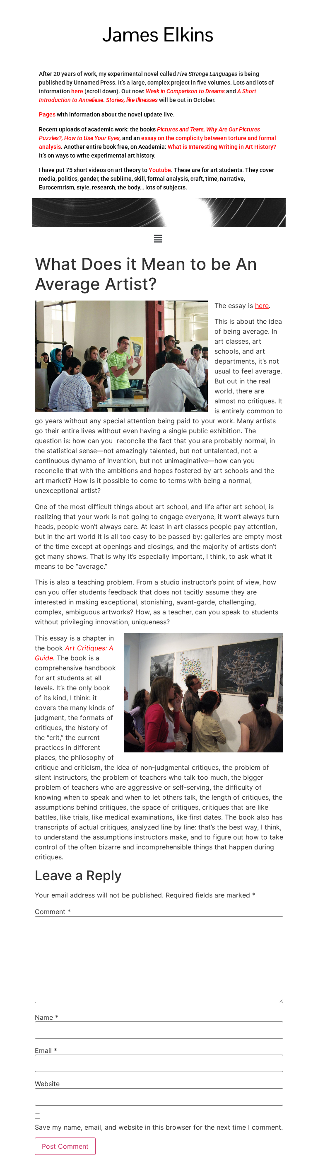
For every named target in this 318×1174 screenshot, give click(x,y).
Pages (47, 114)
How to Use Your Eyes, (92, 138)
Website (47, 1083)
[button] (158, 239)
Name (46, 1017)
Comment (53, 911)
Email (46, 1050)
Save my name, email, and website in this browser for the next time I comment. (159, 1127)
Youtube (160, 170)
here (77, 91)
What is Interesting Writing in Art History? (222, 146)
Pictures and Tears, (181, 129)
